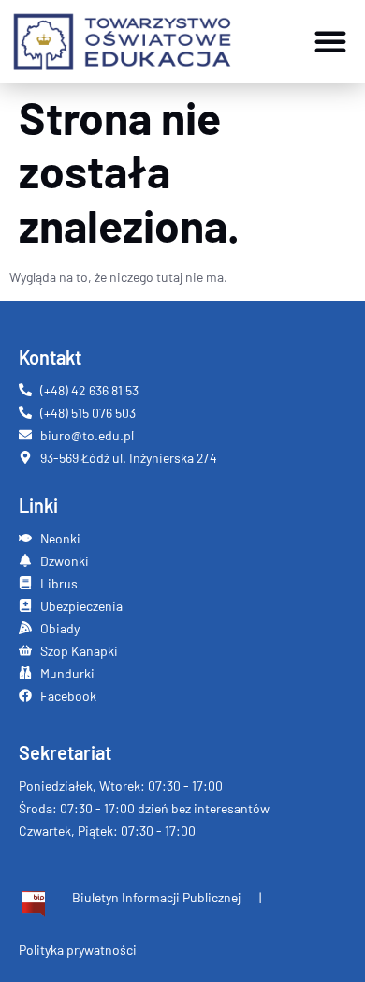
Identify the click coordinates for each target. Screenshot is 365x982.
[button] (330, 41)
